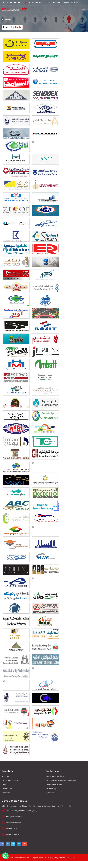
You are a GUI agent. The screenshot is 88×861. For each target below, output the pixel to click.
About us (5, 776)
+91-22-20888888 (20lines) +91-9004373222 (63, 3)
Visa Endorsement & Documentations (61, 780)
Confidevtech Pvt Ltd (66, 858)
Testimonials (7, 788)
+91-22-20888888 (13, 822)
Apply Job (6, 793)
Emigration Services (54, 784)
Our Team (50, 793)
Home (5, 27)
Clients (4, 784)
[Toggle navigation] (84, 9)
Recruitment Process (10, 780)
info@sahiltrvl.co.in (35, 3)
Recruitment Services (55, 776)
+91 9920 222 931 (13, 834)
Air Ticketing (51, 788)
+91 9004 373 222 (13, 828)
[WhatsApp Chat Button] (5, 855)
